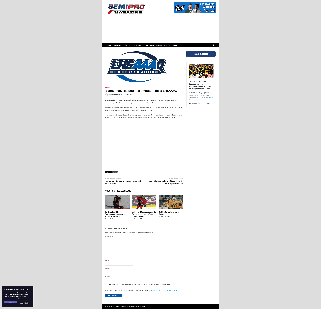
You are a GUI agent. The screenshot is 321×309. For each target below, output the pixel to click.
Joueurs (159, 45)
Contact (175, 45)
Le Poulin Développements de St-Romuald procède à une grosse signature (144, 214)
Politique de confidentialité (24, 302)
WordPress (137, 306)
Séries (146, 45)
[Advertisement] (160, 30)
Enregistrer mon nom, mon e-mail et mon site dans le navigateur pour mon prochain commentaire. (139, 285)
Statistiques (137, 45)
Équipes (127, 45)
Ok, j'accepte (10, 302)
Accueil (109, 45)
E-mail (107, 268)
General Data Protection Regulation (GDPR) (164, 290)
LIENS (152, 45)
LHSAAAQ (107, 87)
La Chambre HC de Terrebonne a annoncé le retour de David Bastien (115, 214)
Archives (167, 45)
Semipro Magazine (115, 94)
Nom (107, 261)
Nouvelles (117, 45)
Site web (108, 276)
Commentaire (109, 236)
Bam (143, 306)
